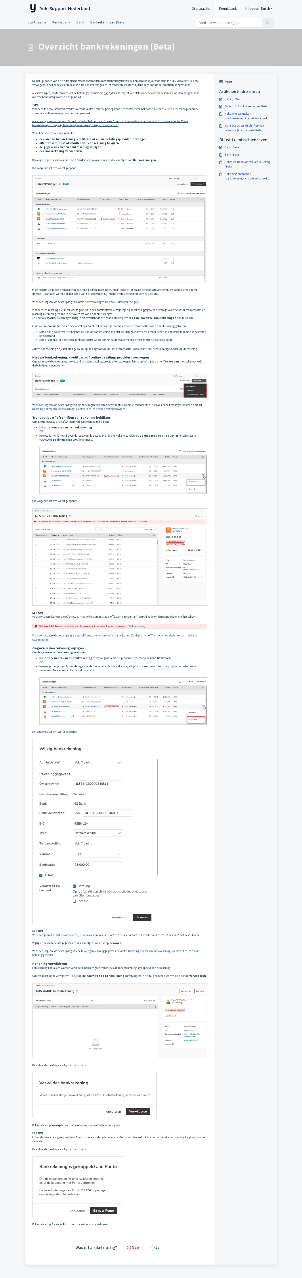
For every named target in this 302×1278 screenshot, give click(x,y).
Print (229, 81)
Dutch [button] (265, 8)
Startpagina (201, 8)
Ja (157, 1247)
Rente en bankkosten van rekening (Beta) (248, 164)
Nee (135, 1247)
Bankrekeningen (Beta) (108, 22)
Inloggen (252, 8)
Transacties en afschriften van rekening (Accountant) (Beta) (244, 127)
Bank (80, 22)
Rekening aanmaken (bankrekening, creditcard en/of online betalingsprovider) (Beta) (246, 116)
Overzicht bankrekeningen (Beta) (246, 106)
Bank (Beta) (232, 99)
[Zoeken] (268, 22)
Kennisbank (228, 8)
